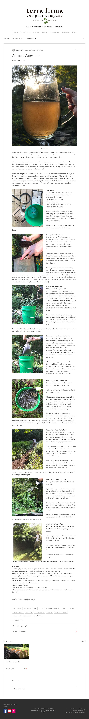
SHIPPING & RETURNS (10, 704)
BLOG (5, 706)
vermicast (65, 608)
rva (35, 608)
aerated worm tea (38, 615)
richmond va (29, 612)
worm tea (49, 612)
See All (83, 641)
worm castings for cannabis (53, 608)
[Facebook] (5, 711)
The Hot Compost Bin (13, 662)
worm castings (17, 608)
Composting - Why (32, 38)
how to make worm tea (60, 612)
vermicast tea (27, 615)
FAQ (5, 708)
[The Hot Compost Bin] (16, 651)
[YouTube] (9, 711)
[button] (83, 38)
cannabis (41, 608)
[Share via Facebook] (13, 626)
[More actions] (76, 50)
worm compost (27, 608)
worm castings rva (39, 612)
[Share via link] (26, 626)
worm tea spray (17, 615)
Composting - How (18, 38)
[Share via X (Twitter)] (17, 626)
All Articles (6, 38)
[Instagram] (13, 711)
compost (72, 608)
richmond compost (18, 612)
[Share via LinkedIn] (22, 626)
